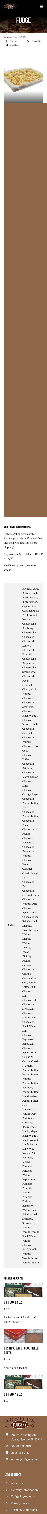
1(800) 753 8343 (21, 1446)
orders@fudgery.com (24, 1459)
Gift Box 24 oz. (13, 1302)
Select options (17, 1291)
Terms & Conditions (24, 1509)
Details (33, 1291)
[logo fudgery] (10, 5)
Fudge (15, 37)
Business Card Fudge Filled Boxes (21, 1350)
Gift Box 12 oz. (13, 1394)
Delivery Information (24, 1490)
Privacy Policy (20, 1503)
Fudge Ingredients (23, 1496)
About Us (17, 1483)
